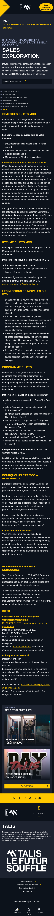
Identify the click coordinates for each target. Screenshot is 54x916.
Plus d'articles (27, 786)
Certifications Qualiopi (27, 888)
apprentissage (9, 284)
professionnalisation (28, 284)
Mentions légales (27, 881)
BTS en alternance (22, 647)
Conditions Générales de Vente (27, 885)
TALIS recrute (27, 891)
